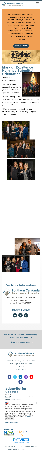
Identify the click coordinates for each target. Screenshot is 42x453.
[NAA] (9, 433)
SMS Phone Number (12, 400)
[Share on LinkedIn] (26, 315)
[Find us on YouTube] (31, 377)
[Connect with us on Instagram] (26, 377)
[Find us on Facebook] (9, 377)
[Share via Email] (15, 315)
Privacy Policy (31, 334)
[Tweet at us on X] (15, 377)
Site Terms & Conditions (14, 334)
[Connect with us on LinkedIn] (20, 377)
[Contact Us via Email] (20, 382)
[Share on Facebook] (20, 315)
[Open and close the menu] (31, 4)
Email (8, 397)
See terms (27, 417)
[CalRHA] (21, 433)
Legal (32, 449)
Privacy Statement (12, 422)
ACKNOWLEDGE (21, 46)
